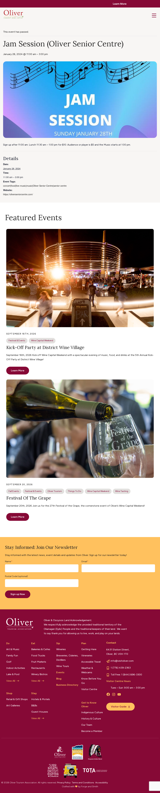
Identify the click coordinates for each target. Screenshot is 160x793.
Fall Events (14, 491)
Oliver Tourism (55, 491)
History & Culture (91, 718)
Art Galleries (13, 705)
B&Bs (34, 705)
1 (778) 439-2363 (121, 667)
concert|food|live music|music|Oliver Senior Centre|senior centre (35, 185)
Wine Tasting (121, 491)
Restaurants (38, 668)
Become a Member (91, 731)
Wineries (61, 649)
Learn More (119, 3)
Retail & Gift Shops (17, 699)
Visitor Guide (119, 706)
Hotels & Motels (40, 699)
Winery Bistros (39, 674)
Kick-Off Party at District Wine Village (45, 347)
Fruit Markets (38, 661)
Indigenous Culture (92, 712)
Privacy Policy (63, 782)
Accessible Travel (91, 661)
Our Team (86, 724)
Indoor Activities (15, 668)
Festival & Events (17, 340)
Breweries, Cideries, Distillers (67, 657)
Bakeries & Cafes (40, 649)
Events (60, 672)
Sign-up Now (17, 594)
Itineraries (86, 655)
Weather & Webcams (87, 670)
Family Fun (12, 655)
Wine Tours (62, 666)
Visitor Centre (89, 689)
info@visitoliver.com (122, 660)
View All (10, 680)
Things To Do (74, 491)
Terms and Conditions (83, 782)
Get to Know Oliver (88, 704)
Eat (33, 643)
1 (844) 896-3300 (131, 674)
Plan (83, 643)
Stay (34, 693)
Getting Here (88, 649)
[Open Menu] (154, 15)
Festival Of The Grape (28, 498)
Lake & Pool (12, 674)
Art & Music (12, 649)
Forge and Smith (89, 786)
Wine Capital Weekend (42, 340)
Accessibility (101, 782)
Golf (8, 661)
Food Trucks (38, 655)
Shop (9, 693)
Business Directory (67, 684)
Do (8, 643)
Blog (58, 678)
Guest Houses (39, 711)
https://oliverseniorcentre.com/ (18, 194)
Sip (58, 643)
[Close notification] (155, 4)
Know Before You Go (91, 680)
